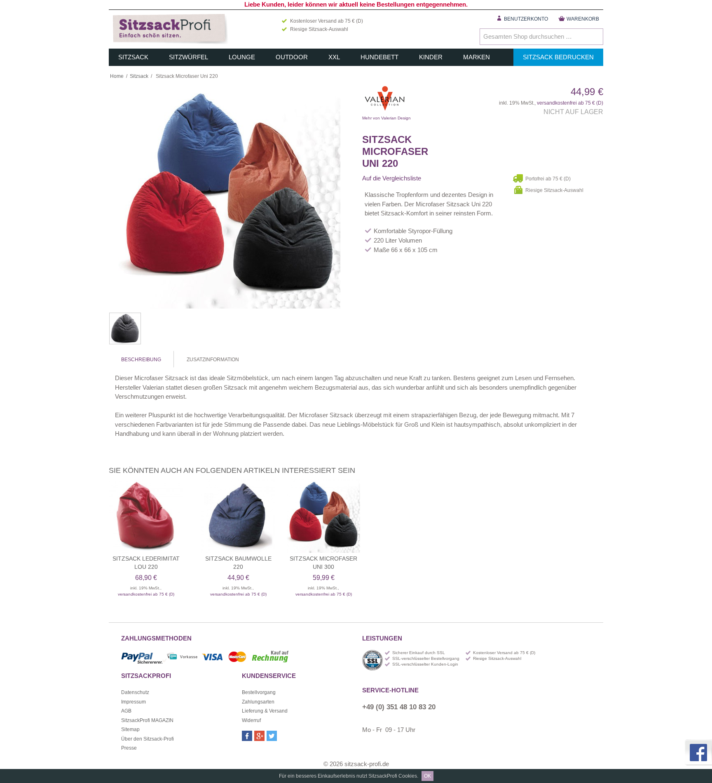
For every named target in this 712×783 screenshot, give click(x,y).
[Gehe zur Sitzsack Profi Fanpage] (698, 752)
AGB (126, 711)
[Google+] (259, 736)
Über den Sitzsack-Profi (147, 739)
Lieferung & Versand (265, 711)
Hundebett (379, 57)
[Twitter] (272, 736)
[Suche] (595, 36)
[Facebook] (247, 736)
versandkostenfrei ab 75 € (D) (570, 103)
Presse (129, 748)
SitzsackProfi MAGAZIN (147, 720)
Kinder (431, 57)
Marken (476, 57)
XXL (334, 57)
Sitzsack (133, 57)
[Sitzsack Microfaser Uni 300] (323, 516)
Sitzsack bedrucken (558, 57)
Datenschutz (135, 692)
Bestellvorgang (259, 692)
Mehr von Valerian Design (426, 100)
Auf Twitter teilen (455, 178)
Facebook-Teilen (438, 178)
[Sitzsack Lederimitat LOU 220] (146, 516)
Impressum (133, 702)
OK (427, 776)
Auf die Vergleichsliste (391, 178)
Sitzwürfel (188, 57)
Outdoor (292, 57)
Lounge (242, 57)
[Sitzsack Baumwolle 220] (238, 516)
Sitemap (130, 729)
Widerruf (251, 720)
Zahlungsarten (258, 702)
